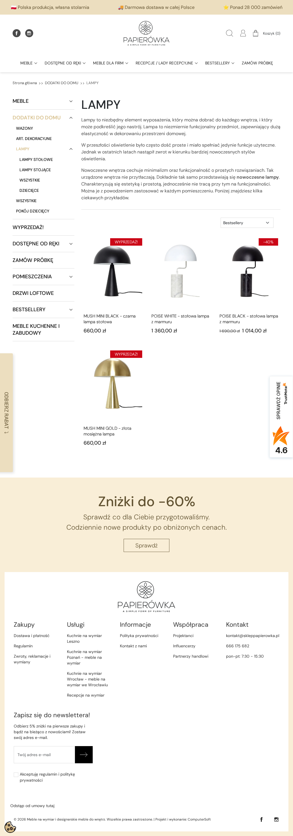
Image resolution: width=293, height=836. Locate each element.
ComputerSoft (199, 819)
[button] (229, 33)
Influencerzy (184, 645)
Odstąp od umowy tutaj (32, 805)
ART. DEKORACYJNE (34, 138)
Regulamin (23, 645)
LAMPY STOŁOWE (36, 159)
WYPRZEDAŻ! (28, 227)
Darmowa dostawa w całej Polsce (160, 7)
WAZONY (24, 128)
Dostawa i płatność (32, 635)
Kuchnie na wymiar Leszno (84, 638)
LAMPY (22, 148)
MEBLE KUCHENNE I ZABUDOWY (36, 329)
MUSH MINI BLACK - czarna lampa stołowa (110, 319)
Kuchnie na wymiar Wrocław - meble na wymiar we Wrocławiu (87, 679)
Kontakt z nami (133, 645)
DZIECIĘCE (29, 190)
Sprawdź (146, 545)
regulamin (48, 774)
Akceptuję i (47, 777)
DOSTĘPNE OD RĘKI (36, 243)
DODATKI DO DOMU (61, 82)
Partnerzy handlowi (190, 656)
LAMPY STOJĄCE (35, 169)
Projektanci (183, 635)
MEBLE (21, 101)
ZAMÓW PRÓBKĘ (33, 260)
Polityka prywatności (139, 635)
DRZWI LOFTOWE (33, 293)
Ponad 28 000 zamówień (256, 7)
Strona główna (25, 82)
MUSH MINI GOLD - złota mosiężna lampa (107, 431)
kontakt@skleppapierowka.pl (252, 635)
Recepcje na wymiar (85, 695)
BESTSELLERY (29, 309)
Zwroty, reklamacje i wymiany (32, 659)
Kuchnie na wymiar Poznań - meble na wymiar (84, 657)
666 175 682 (237, 645)
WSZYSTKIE (29, 180)
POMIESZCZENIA (32, 276)
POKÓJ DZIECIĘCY (32, 211)
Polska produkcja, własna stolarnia (53, 7)
